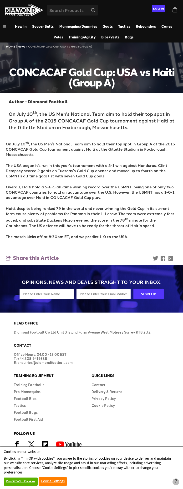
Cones (166, 26)
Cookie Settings (53, 481)
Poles (58, 37)
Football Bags (26, 412)
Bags (129, 37)
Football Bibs (25, 399)
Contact (98, 385)
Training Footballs (29, 385)
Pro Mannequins (27, 392)
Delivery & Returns (107, 392)
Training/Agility (82, 37)
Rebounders (146, 26)
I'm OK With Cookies (20, 481)
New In (21, 26)
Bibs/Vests (110, 37)
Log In (158, 8)
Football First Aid (28, 419)
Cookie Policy (103, 406)
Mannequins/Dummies (78, 26)
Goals (107, 26)
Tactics (124, 26)
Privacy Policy (104, 399)
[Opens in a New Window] (31, 446)
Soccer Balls (43, 26)
